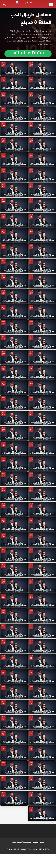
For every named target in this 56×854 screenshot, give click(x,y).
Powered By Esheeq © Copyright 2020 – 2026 (28, 849)
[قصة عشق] (28, 4)
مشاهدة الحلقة (28, 53)
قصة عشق (16, 842)
